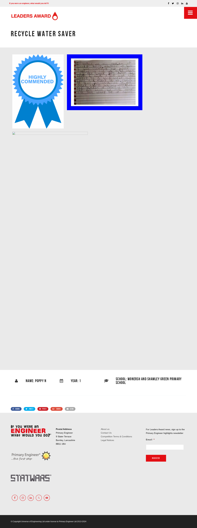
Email (150, 439)
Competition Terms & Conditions (116, 436)
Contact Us (106, 433)
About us (105, 429)
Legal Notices (107, 440)
